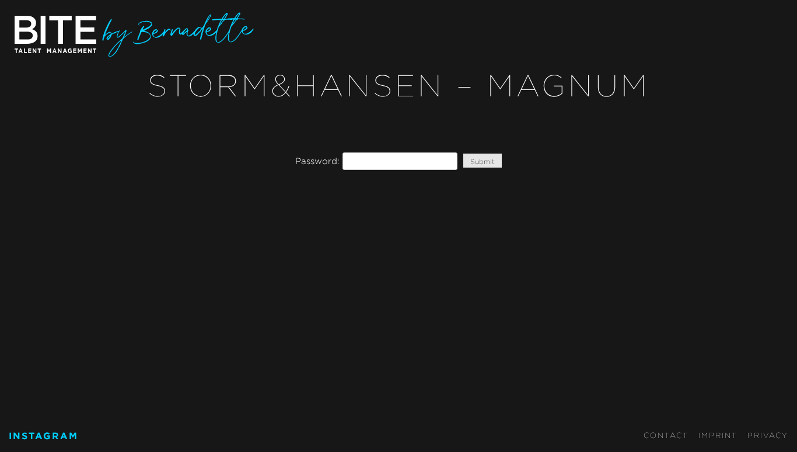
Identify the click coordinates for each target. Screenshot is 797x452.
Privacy (767, 435)
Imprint (717, 435)
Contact (666, 435)
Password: (318, 161)
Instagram (43, 435)
